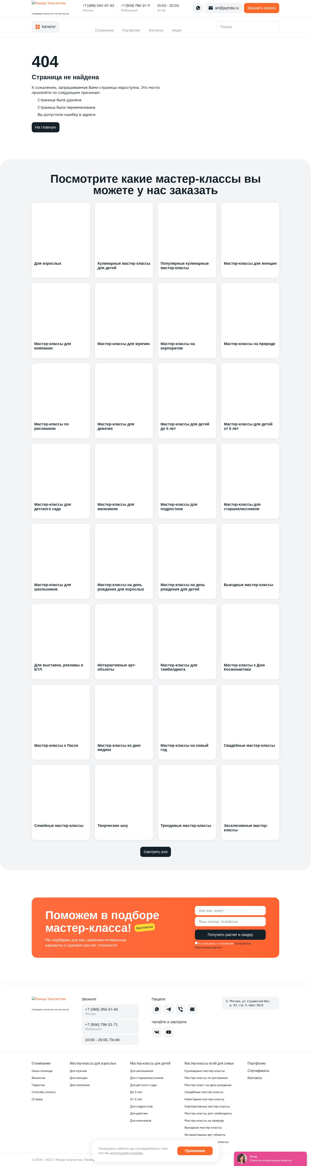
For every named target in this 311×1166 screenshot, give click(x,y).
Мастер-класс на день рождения (207, 1085)
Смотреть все (156, 852)
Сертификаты (258, 1071)
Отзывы (37, 1099)
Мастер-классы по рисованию (206, 1078)
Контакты (255, 1078)
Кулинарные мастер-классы (204, 1071)
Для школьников (141, 1071)
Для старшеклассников (146, 1078)
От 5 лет (136, 1099)
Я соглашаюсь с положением (216, 943)
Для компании (80, 1085)
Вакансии (38, 1078)
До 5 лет (136, 1092)
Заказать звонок (261, 8)
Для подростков (141, 1106)
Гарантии (38, 1085)
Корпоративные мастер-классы (207, 1106)
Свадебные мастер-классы (203, 1092)
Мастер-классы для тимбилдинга (208, 1113)
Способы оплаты (44, 1092)
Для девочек (139, 1113)
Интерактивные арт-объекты (205, 1135)
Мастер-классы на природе (204, 1120)
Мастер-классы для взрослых (93, 1063)
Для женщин (78, 1078)
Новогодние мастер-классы (204, 1099)
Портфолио (257, 1063)
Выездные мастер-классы (203, 1127)
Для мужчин (78, 1071)
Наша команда (42, 1071)
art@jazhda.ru (227, 8)
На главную (45, 127)
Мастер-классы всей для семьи (209, 1063)
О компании (41, 1063)
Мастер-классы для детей (150, 1063)
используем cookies (126, 1153)
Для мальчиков (140, 1120)
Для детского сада (143, 1085)
